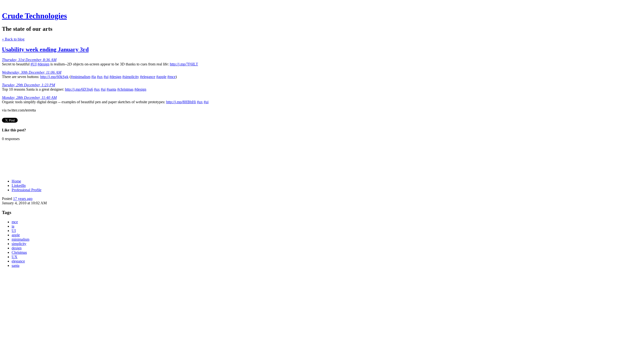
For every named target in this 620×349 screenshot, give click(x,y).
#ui (106, 77)
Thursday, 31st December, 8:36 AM (29, 60)
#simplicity (130, 77)
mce (15, 222)
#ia (93, 77)
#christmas (125, 89)
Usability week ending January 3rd (45, 49)
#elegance (147, 77)
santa (15, 265)
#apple (161, 77)
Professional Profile (26, 190)
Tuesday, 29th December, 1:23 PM (28, 85)
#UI (34, 64)
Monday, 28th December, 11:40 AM (29, 97)
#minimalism (80, 77)
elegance (18, 261)
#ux (100, 77)
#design (43, 64)
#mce (171, 77)
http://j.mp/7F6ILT (184, 64)
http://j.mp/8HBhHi (181, 102)
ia (13, 226)
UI (14, 231)
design (17, 248)
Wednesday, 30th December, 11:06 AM (31, 72)
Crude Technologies (34, 15)
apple (16, 235)
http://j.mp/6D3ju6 (79, 89)
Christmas (19, 252)
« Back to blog (13, 39)
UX (14, 257)
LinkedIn (19, 185)
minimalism (20, 239)
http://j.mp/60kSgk (54, 77)
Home (16, 181)
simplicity (19, 244)
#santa (111, 89)
